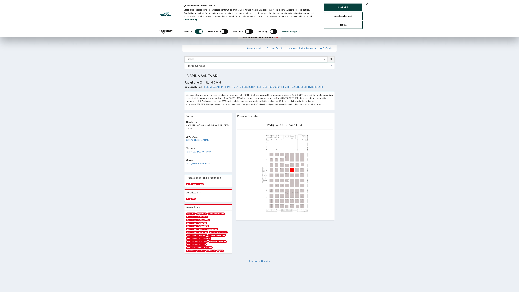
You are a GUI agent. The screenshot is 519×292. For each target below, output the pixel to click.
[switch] (224, 31)
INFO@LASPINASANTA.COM (199, 151)
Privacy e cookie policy (259, 261)
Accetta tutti (343, 7)
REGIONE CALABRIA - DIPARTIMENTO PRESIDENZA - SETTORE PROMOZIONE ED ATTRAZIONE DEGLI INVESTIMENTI (263, 86)
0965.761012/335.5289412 (197, 140)
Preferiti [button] (326, 48)
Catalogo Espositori (276, 48)
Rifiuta (343, 25)
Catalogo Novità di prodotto (302, 48)
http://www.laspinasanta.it (198, 163)
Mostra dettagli (289, 31)
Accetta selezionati (343, 16)
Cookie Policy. (191, 19)
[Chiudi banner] (367, 4)
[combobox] (256, 59)
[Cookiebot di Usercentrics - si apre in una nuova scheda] (165, 32)
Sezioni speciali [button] (254, 48)
